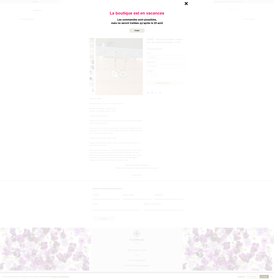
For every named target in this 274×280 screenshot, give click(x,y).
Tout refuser (252, 277)
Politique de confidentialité (60, 276)
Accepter (264, 277)
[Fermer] (271, 276)
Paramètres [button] (241, 276)
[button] (186, 3)
